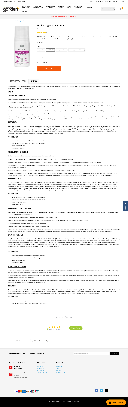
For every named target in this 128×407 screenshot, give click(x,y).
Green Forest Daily (61, 50)
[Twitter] (101, 390)
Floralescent (50, 50)
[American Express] (24, 391)
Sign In (115, 1)
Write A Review (75, 328)
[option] (24, 2)
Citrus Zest (41, 50)
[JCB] (32, 391)
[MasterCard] (20, 391)
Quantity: (40, 54)
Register (122, 1)
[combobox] (23, 340)
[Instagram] (106, 390)
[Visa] (16, 391)
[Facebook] (96, 390)
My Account (107, 1)
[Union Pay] (37, 391)
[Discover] (28, 391)
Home (10, 21)
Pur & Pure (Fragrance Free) (77, 50)
